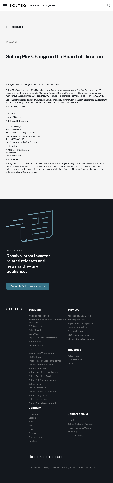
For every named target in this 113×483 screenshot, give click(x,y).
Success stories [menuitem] (36, 437)
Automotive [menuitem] (73, 356)
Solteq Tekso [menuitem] (35, 384)
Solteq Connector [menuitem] (37, 368)
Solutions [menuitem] (35, 309)
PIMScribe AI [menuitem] (35, 357)
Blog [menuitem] (31, 421)
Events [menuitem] (32, 429)
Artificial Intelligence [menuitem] (39, 315)
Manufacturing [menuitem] (75, 359)
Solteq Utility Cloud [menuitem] (38, 395)
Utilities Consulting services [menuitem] (81, 339)
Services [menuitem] (73, 309)
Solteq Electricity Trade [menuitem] (40, 376)
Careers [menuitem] (32, 418)
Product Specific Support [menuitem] (80, 428)
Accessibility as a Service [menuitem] (80, 315)
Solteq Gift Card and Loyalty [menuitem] (42, 380)
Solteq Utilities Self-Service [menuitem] (42, 391)
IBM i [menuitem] (31, 349)
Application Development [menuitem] (80, 323)
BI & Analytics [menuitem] (35, 326)
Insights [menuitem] (33, 441)
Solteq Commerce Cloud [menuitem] (41, 364)
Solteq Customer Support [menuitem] (80, 424)
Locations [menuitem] (72, 420)
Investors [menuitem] (33, 414)
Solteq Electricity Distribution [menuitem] (43, 372)
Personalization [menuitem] (75, 331)
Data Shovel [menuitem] (35, 330)
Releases (16, 26)
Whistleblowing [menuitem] (75, 435)
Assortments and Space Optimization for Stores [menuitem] (47, 321)
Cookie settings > (86, 467)
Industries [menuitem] (74, 349)
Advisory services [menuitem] (76, 319)
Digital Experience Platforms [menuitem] (43, 337)
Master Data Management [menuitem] (42, 353)
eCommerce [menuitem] (35, 341)
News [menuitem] (31, 425)
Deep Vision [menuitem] (34, 334)
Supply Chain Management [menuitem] (42, 403)
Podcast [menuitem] (33, 433)
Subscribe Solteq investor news (28, 286)
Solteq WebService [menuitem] (38, 399)
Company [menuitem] (35, 407)
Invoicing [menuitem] (72, 431)
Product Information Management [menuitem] (45, 361)
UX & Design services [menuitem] (78, 335)
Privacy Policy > (69, 467)
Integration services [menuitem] (77, 327)
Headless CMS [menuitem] (36, 345)
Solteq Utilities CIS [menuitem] (38, 387)
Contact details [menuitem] (78, 414)
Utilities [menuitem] (71, 363)
